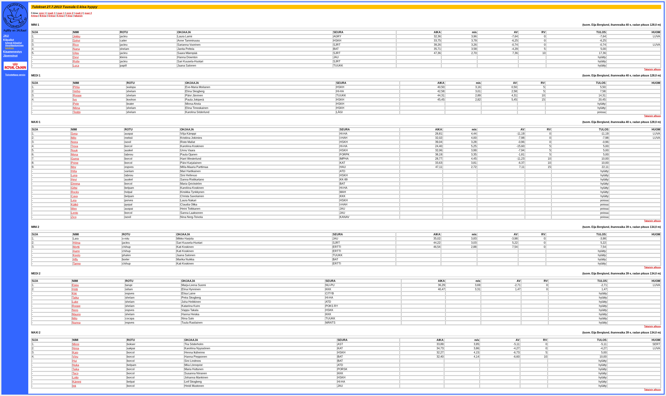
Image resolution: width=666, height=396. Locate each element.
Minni (75, 344)
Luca (76, 65)
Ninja (75, 348)
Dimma (75, 183)
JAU (6, 35)
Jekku (76, 36)
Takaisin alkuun (652, 69)
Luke (75, 301)
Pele (76, 103)
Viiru (75, 356)
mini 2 (69, 13)
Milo (73, 137)
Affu (75, 259)
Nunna (76, 322)
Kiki (74, 293)
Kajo (75, 352)
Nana (76, 48)
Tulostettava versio (15, 74)
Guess (75, 158)
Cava (74, 196)
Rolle (76, 61)
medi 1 (51, 13)
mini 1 (42, 13)
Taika (75, 297)
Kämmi (76, 381)
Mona (74, 154)
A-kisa (34, 15)
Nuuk (74, 150)
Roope (77, 95)
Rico (76, 44)
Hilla (74, 171)
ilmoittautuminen (14, 45)
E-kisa (60, 15)
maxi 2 (88, 13)
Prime (74, 162)
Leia (73, 200)
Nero (75, 310)
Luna (74, 175)
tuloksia (9, 48)
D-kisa (51, 15)
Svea (74, 133)
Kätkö (74, 204)
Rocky (75, 192)
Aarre (76, 251)
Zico (73, 217)
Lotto (75, 377)
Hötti (75, 289)
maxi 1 (60, 13)
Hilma (76, 242)
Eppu (75, 285)
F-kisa (69, 15)
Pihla (76, 87)
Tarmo (77, 263)
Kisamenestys (12, 51)
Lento (74, 212)
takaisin (78, 15)
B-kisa (43, 15)
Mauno (76, 314)
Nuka (75, 365)
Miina (76, 107)
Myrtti (76, 246)
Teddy (77, 112)
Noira (74, 142)
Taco (75, 373)
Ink (74, 385)
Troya (74, 146)
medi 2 (79, 13)
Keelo (76, 255)
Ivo (75, 99)
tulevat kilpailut (13, 43)
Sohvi (76, 40)
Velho (76, 91)
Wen (74, 208)
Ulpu (76, 53)
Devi (76, 57)
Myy (73, 167)
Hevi (74, 179)
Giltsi (74, 187)
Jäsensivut (10, 55)
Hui (74, 360)
